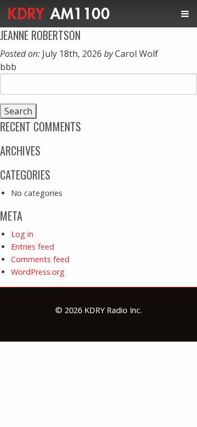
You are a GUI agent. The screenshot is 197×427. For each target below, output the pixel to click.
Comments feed (40, 259)
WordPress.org (38, 272)
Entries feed (32, 246)
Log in (22, 234)
